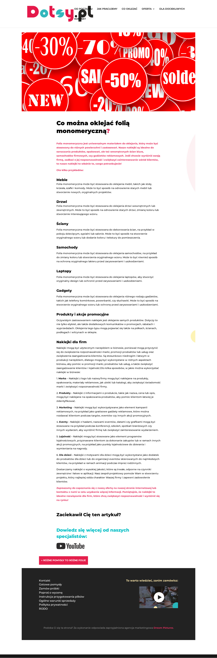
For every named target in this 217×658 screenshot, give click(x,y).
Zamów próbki (49, 588)
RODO (43, 608)
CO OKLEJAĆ (129, 9)
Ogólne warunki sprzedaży (57, 600)
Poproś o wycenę (51, 592)
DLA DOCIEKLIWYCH (172, 9)
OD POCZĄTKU (83, 9)
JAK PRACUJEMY (107, 9)
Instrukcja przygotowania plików (61, 596)
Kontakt (44, 580)
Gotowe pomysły (50, 584)
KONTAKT (80, 19)
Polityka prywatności (53, 604)
